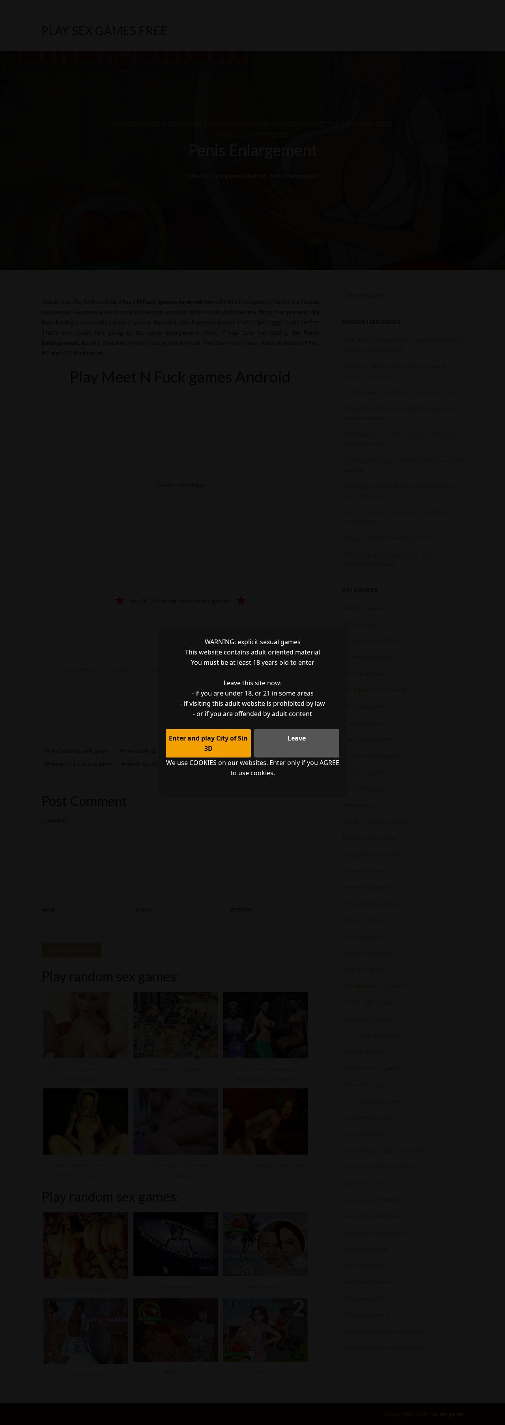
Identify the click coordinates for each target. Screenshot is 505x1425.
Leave (297, 738)
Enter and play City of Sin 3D (208, 743)
